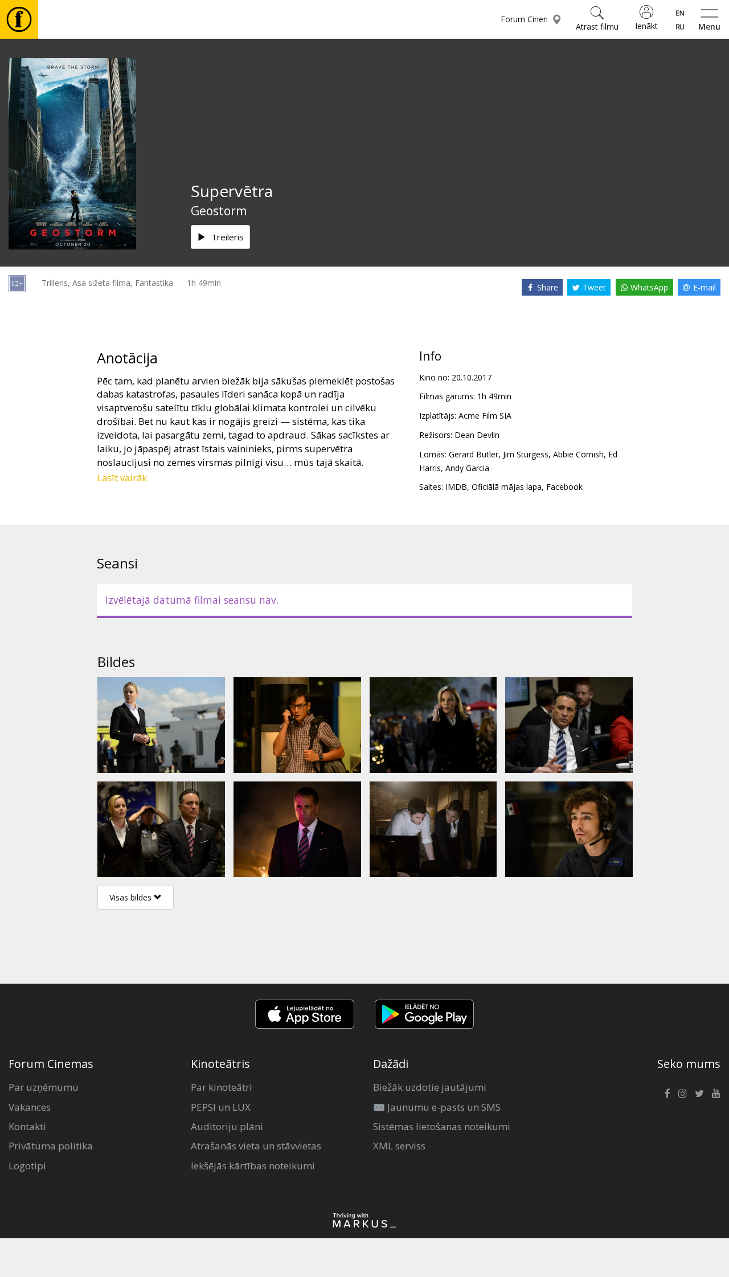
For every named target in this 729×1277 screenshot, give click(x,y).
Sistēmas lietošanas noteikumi (441, 1126)
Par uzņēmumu (44, 1087)
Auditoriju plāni (227, 1126)
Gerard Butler (473, 454)
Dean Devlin (476, 434)
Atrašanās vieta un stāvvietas (256, 1145)
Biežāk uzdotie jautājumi (429, 1087)
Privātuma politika (51, 1145)
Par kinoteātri (221, 1087)
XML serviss (399, 1145)
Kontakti (27, 1126)
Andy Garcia (467, 467)
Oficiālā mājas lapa (507, 486)
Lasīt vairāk (122, 477)
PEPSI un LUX (221, 1107)
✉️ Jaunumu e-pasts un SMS (437, 1107)
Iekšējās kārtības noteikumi (253, 1165)
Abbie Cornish (578, 454)
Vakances (30, 1107)
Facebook (564, 486)
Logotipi (27, 1165)
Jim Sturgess (525, 454)
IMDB (456, 486)
